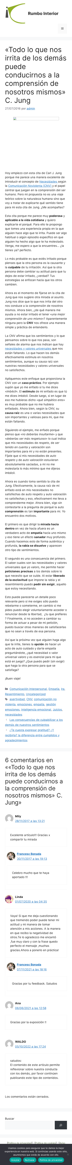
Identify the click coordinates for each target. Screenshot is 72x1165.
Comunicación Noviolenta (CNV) (30, 185)
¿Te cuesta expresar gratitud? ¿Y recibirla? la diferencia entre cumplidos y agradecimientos (32, 735)
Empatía (54, 689)
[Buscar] (61, 1125)
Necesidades (48, 181)
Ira (62, 689)
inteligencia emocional (36, 709)
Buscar (9, 1118)
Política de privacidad (20, 1142)
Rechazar (30, 1160)
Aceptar (15, 1160)
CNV (29, 699)
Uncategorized (36, 694)
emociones (24, 704)
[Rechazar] (67, 1154)
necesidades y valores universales (28, 348)
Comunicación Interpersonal (28, 689)
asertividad (17, 699)
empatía (38, 704)
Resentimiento (14, 694)
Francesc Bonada (29, 854)
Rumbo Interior (43, 13)
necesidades (13, 714)
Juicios (57, 709)
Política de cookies (45, 1142)
